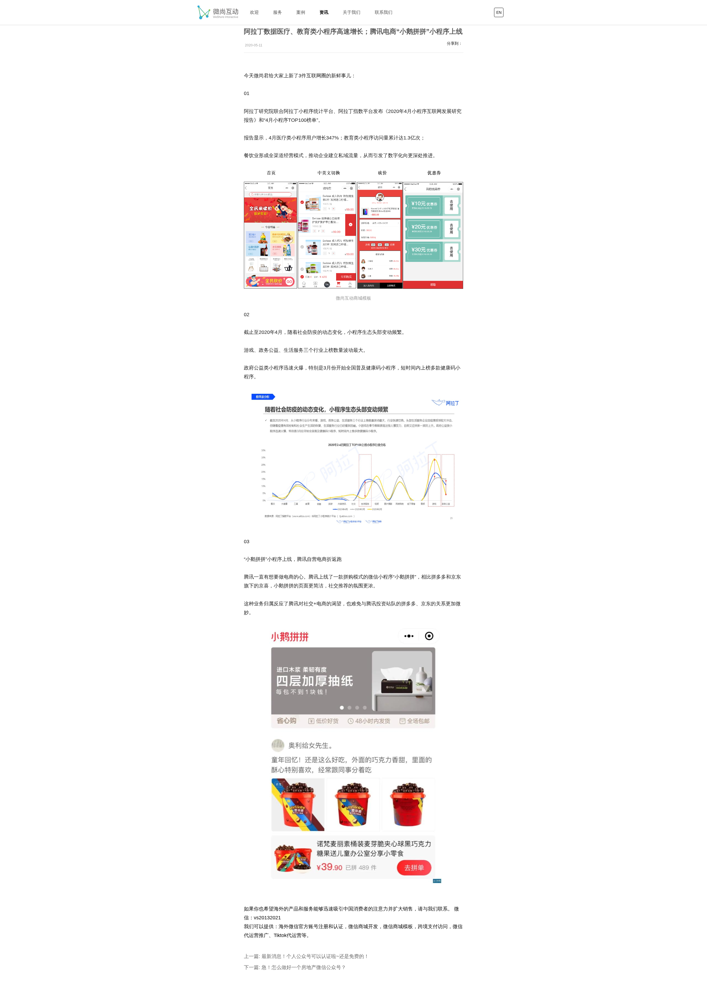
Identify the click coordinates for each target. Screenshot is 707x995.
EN (499, 12)
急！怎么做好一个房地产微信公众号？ (295, 967)
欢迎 (254, 12)
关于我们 (351, 12)
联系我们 (383, 12)
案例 (300, 12)
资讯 (324, 12)
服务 (277, 12)
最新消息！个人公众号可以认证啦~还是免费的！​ (306, 956)
